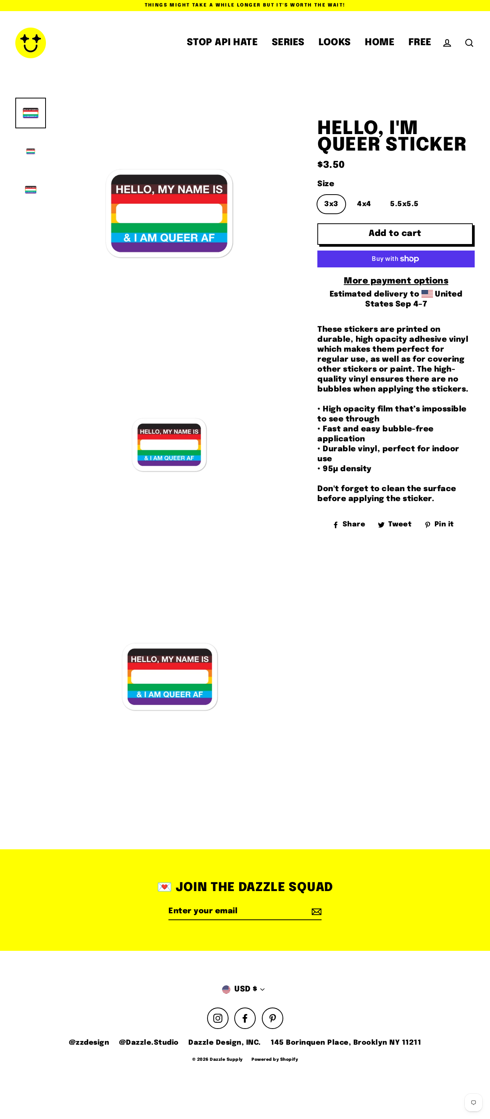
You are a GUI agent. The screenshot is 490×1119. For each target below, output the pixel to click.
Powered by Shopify (275, 1059)
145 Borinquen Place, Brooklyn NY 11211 (346, 1042)
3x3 (331, 204)
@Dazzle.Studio (149, 1042)
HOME (379, 43)
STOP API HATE (222, 43)
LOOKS (334, 43)
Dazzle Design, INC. (224, 1042)
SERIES (288, 43)
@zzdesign (89, 1042)
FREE (419, 43)
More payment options (396, 281)
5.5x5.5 (404, 204)
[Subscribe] (315, 911)
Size (325, 184)
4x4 (364, 204)
